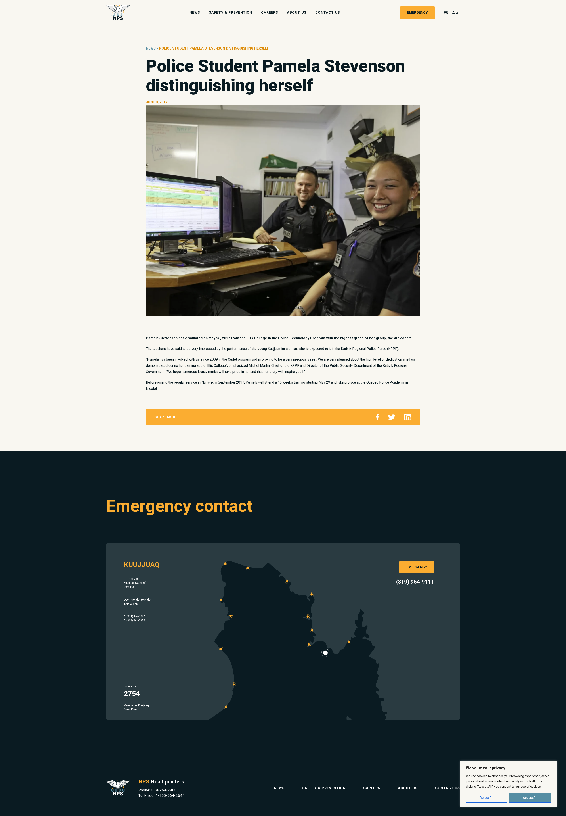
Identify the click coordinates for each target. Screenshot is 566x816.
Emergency (417, 12)
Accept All (530, 797)
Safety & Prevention (230, 12)
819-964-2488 (164, 790)
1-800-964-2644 (170, 795)
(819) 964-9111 (415, 582)
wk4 (456, 12)
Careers (269, 12)
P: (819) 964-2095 (134, 616)
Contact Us (327, 12)
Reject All (486, 797)
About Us (296, 12)
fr (446, 12)
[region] (508, 784)
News (194, 12)
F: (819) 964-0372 (134, 620)
